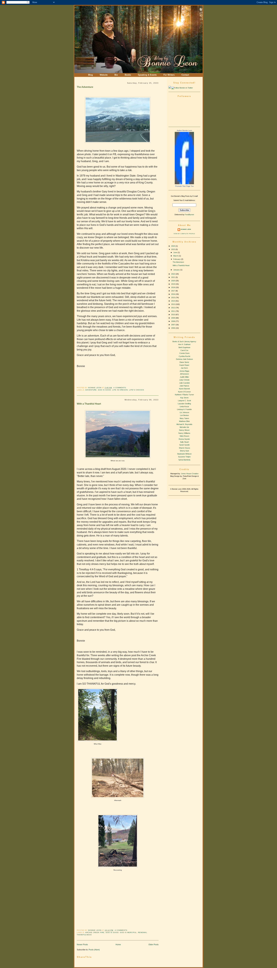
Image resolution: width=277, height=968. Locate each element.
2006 (173, 328)
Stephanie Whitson (184, 454)
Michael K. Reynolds (184, 424)
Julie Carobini (184, 383)
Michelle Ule (184, 427)
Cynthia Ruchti (184, 356)
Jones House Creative (189, 474)
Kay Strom (184, 398)
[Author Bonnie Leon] (184, 184)
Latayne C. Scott (184, 401)
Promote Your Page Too (184, 186)
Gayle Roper (184, 365)
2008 (173, 321)
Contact (185, 75)
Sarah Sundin (184, 445)
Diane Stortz (184, 362)
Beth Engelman (184, 347)
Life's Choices (136, 390)
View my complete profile (184, 233)
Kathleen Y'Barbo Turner (184, 395)
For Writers (169, 75)
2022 (173, 274)
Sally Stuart (184, 442)
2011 (173, 311)
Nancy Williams (184, 433)
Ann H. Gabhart (184, 344)
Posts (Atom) (94, 950)
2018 (173, 287)
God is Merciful (128, 932)
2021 (173, 277)
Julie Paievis (184, 386)
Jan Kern (184, 368)
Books (128, 75)
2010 (173, 314)
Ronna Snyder (184, 439)
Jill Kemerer (184, 374)
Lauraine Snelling (184, 404)
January (176, 270)
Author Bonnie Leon (184, 130)
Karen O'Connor (184, 392)
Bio (116, 75)
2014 (173, 301)
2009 (173, 318)
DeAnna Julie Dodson (184, 359)
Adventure (91, 390)
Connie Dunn (184, 353)
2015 (173, 297)
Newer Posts (82, 944)
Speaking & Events (147, 75)
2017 (173, 291)
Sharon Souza (184, 448)
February (177, 259)
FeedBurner (189, 215)
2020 (173, 281)
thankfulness (84, 935)
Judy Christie (184, 380)
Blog (90, 75)
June (175, 252)
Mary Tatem (184, 418)
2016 (173, 294)
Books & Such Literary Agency (184, 341)
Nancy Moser (184, 430)
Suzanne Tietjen (184, 457)
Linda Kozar (184, 406)
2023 (173, 249)
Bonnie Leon (95, 388)
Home (118, 944)
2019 (173, 284)
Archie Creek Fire (94, 932)
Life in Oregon (120, 390)
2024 (173, 246)
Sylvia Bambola (184, 460)
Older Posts (153, 944)
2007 (173, 325)
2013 (173, 304)
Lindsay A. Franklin (184, 409)
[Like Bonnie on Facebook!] (169, 88)
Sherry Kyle (184, 451)
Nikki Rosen (184, 436)
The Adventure (85, 87)
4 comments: (119, 388)
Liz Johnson (184, 412)
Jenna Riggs (184, 371)
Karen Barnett (184, 389)
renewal (142, 932)
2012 (173, 308)
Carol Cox (184, 350)
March (176, 256)
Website (104, 75)
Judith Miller (184, 377)
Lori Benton (184, 415)
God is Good (104, 390)
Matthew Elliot (184, 421)
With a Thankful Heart (89, 403)
